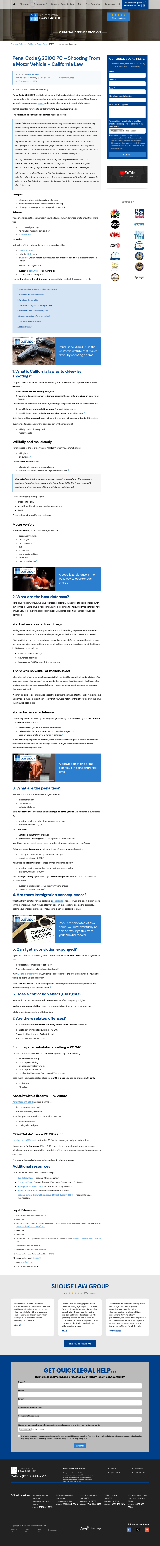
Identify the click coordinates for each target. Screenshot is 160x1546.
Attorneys (24, 4)
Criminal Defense (18, 44)
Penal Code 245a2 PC (22, 1102)
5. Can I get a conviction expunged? (33, 311)
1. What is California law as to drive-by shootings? (38, 289)
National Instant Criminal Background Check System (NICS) (46, 1195)
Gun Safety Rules (25, 1178)
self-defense (25, 234)
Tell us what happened (119, 104)
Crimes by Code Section (62, 4)
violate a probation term (29, 973)
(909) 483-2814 (118, 1504)
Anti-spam (40, 1530)
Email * (112, 88)
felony (41, 103)
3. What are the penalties (28, 300)
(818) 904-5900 (70, 1504)
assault (31, 1107)
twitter (138, 1529)
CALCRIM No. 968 (63, 1223)
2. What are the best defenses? (31, 294)
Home (113, 1468)
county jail (33, 270)
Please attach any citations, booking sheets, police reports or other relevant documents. (126, 124)
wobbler (24, 257)
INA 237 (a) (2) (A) (26, 1262)
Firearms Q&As (25, 1182)
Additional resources (26, 327)
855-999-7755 (132, 6)
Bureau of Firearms (26, 1190)
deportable (57, 900)
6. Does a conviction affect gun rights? (34, 316)
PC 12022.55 (36, 1258)
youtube (147, 1529)
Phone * (112, 80)
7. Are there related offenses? (30, 321)
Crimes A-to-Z (40, 4)
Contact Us (140, 1472)
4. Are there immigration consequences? (35, 305)
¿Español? (115, 1472)
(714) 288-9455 (94, 1504)
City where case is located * (121, 96)
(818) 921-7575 (46, 1507)
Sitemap (53, 1530)
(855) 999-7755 (34, 1476)
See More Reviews (80, 1343)
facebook (129, 1529)
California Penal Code (37, 44)
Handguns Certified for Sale (30, 1186)
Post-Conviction (93, 4)
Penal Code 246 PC (21, 1053)
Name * (112, 71)
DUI (79, 4)
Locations (109, 4)
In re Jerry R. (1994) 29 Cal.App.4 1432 (30, 1226)
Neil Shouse (32, 74)
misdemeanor (27, 250)
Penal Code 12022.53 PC (23, 1140)
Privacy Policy (27, 1530)
